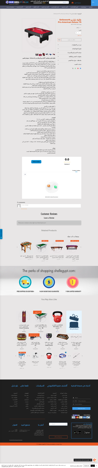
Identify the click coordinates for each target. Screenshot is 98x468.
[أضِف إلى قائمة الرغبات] (59, 39)
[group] (49, 251)
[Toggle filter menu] (25, 174)
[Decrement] (80, 33)
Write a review (36, 161)
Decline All (86, 465)
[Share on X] (73, 68)
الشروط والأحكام (40, 404)
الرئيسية (79, 13)
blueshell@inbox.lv (23, 431)
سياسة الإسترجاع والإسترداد (38, 408)
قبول (93, 465)
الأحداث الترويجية (13, 406)
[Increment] (76, 33)
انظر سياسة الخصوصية (6, 466)
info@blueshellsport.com (24, 430)
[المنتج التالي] (17, 247)
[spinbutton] (78, 33)
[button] (93, 2)
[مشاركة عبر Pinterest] (78, 68)
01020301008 (38, 3)
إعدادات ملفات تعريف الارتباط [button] (76, 465)
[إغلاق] (96, 466)
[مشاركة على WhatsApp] (75, 68)
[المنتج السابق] (81, 247)
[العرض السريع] (26, 247)
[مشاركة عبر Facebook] (80, 68)
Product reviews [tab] (76, 170)
